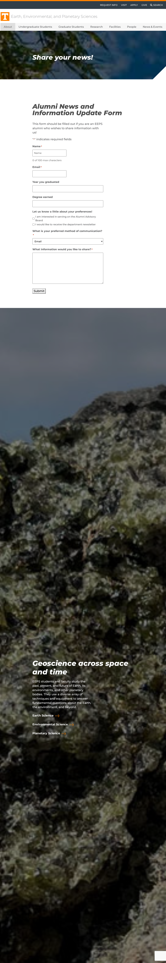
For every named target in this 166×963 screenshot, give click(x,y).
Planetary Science (46, 733)
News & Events (152, 26)
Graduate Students (71, 26)
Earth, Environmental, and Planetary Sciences (54, 16)
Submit (39, 291)
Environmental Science (50, 724)
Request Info (109, 5)
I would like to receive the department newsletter (65, 224)
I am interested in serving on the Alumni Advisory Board (65, 218)
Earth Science (42, 715)
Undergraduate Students (35, 26)
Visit (124, 5)
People (131, 26)
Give (144, 5)
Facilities (115, 26)
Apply (134, 5)
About (8, 26)
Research (96, 26)
